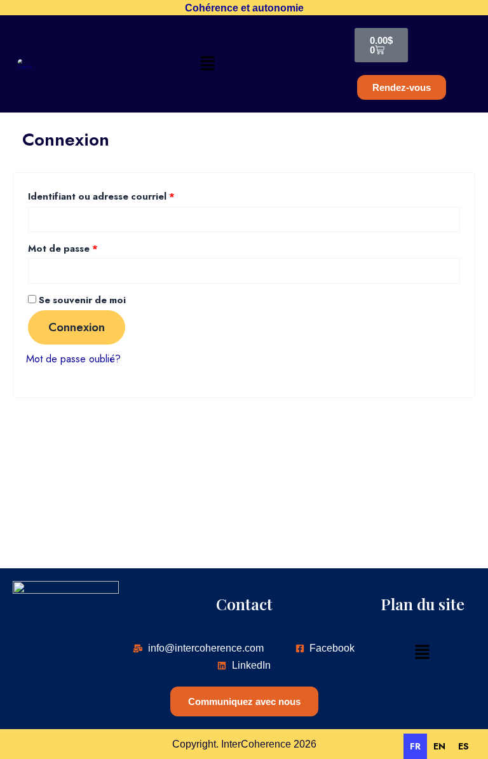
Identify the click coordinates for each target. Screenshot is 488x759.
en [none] (439, 746)
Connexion (76, 327)
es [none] (463, 746)
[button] (207, 64)
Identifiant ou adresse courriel (127, 195)
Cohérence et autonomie (244, 7)
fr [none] (415, 746)
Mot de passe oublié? (73, 358)
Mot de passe (89, 248)
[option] (439, 746)
